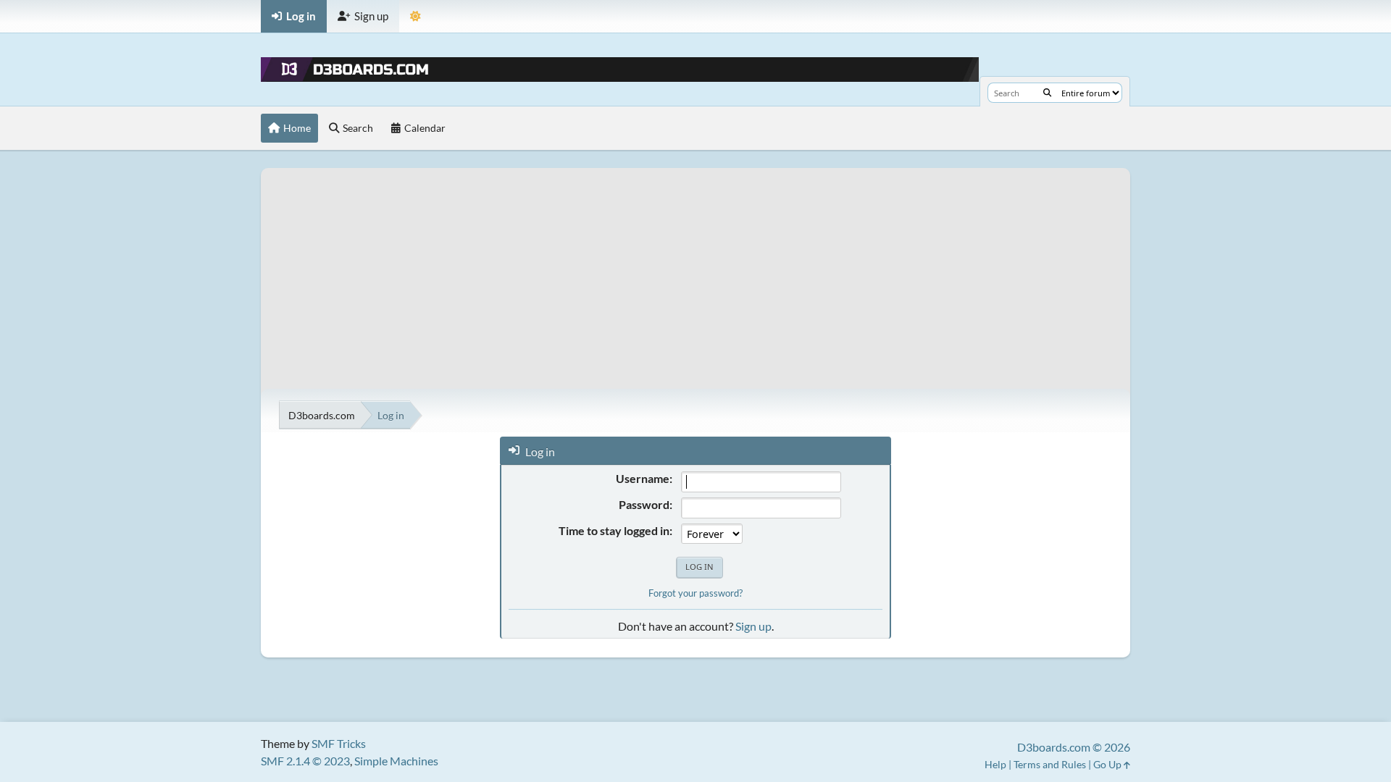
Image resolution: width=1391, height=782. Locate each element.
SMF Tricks (339, 743)
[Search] (1047, 93)
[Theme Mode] (415, 16)
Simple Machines (396, 761)
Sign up (753, 626)
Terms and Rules (1050, 764)
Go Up (1108, 764)
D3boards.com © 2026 (1073, 747)
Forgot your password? (695, 593)
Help (995, 764)
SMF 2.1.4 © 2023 (305, 761)
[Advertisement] (695, 269)
